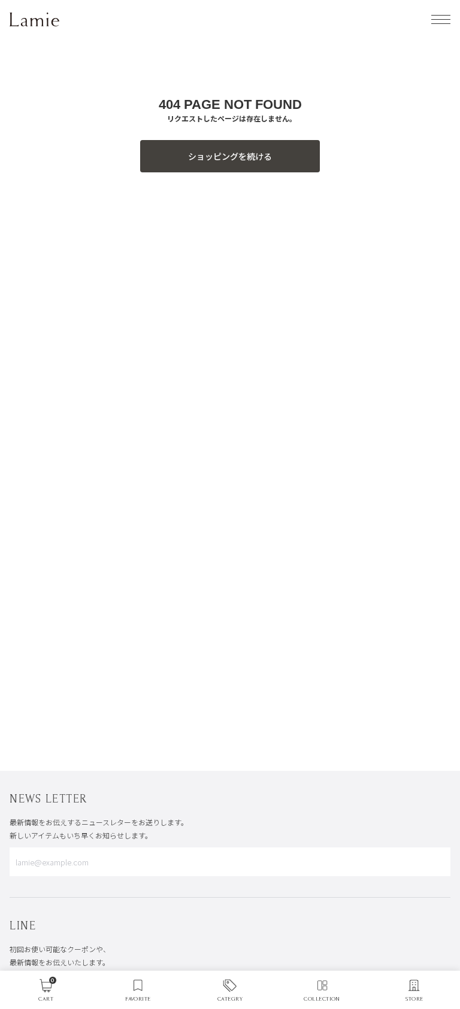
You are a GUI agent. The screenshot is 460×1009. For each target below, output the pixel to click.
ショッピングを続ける (230, 156)
